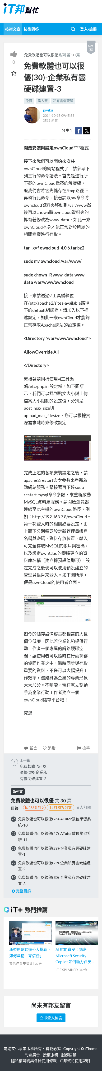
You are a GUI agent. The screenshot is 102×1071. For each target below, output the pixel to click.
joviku (48, 110)
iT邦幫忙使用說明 (75, 1060)
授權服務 (50, 1054)
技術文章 (12, 29)
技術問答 (31, 29)
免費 (29, 101)
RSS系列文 (36, 808)
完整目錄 (23, 891)
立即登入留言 (51, 1017)
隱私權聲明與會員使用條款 (34, 1060)
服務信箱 (68, 1054)
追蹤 (52, 748)
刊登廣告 (32, 1054)
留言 (33, 748)
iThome (91, 1048)
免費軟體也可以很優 (41, 55)
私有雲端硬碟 (63, 101)
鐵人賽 (43, 101)
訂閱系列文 (63, 807)
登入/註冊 (88, 29)
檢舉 (86, 748)
